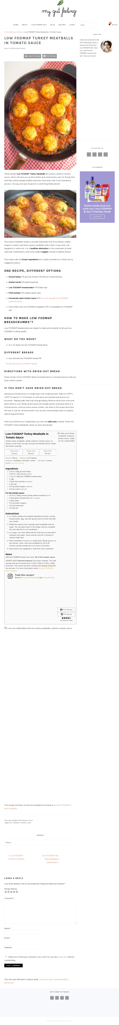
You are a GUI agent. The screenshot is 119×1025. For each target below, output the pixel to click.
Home (6, 32)
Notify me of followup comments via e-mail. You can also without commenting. (39, 958)
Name (7, 928)
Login (72, 25)
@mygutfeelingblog (29, 577)
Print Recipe (50, 56)
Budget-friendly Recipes (20, 820)
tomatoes (23, 823)
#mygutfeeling (48, 577)
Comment (9, 898)
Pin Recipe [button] (67, 614)
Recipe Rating (10, 889)
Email (7, 938)
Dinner (20, 32)
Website (8, 947)
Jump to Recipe (33, 56)
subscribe (62, 957)
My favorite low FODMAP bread (23, 363)
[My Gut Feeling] (59, 17)
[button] (63, 618)
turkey (29, 823)
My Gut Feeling (18, 463)
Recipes (13, 32)
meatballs (16, 823)
